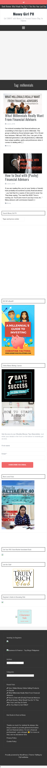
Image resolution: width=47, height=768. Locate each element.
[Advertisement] (23, 55)
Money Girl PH (23, 13)
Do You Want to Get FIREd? (18, 705)
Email (4, 454)
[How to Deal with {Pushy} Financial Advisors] (22, 163)
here (25, 735)
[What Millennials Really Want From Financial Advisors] (22, 103)
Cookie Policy (11, 741)
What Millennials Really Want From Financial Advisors (24, 117)
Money (9, 146)
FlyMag (37, 755)
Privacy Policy (12, 738)
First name (6, 446)
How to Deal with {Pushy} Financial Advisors (21, 177)
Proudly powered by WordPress (16, 755)
